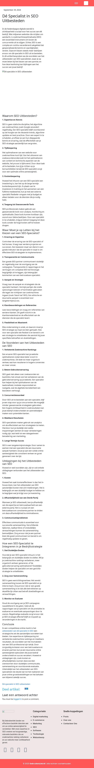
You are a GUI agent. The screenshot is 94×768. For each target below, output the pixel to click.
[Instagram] (12, 750)
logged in (18, 699)
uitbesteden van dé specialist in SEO (17, 631)
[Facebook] (5, 750)
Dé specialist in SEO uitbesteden (16, 684)
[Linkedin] (25, 750)
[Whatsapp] (19, 750)
